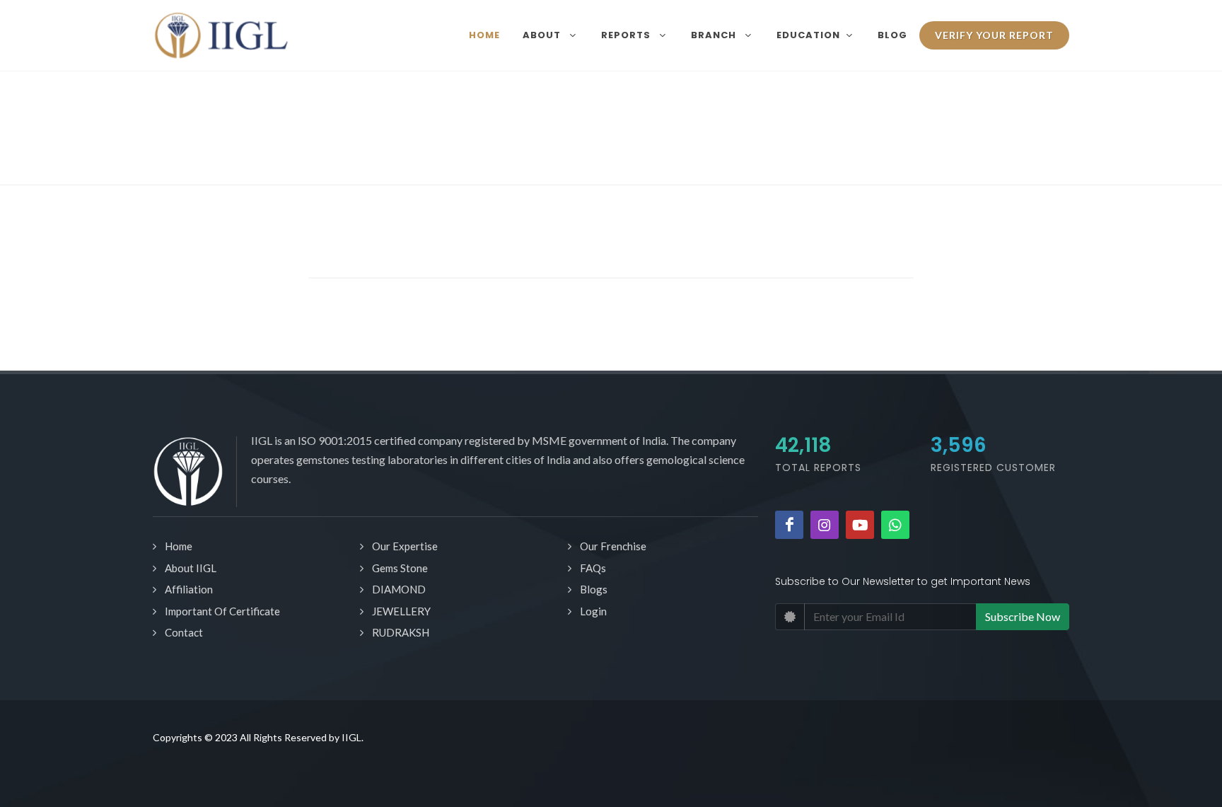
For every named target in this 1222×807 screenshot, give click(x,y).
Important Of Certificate (222, 611)
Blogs (593, 589)
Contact (184, 632)
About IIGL (190, 568)
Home (178, 546)
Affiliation (189, 589)
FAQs (593, 568)
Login (593, 611)
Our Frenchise (613, 546)
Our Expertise (405, 546)
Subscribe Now (1022, 616)
